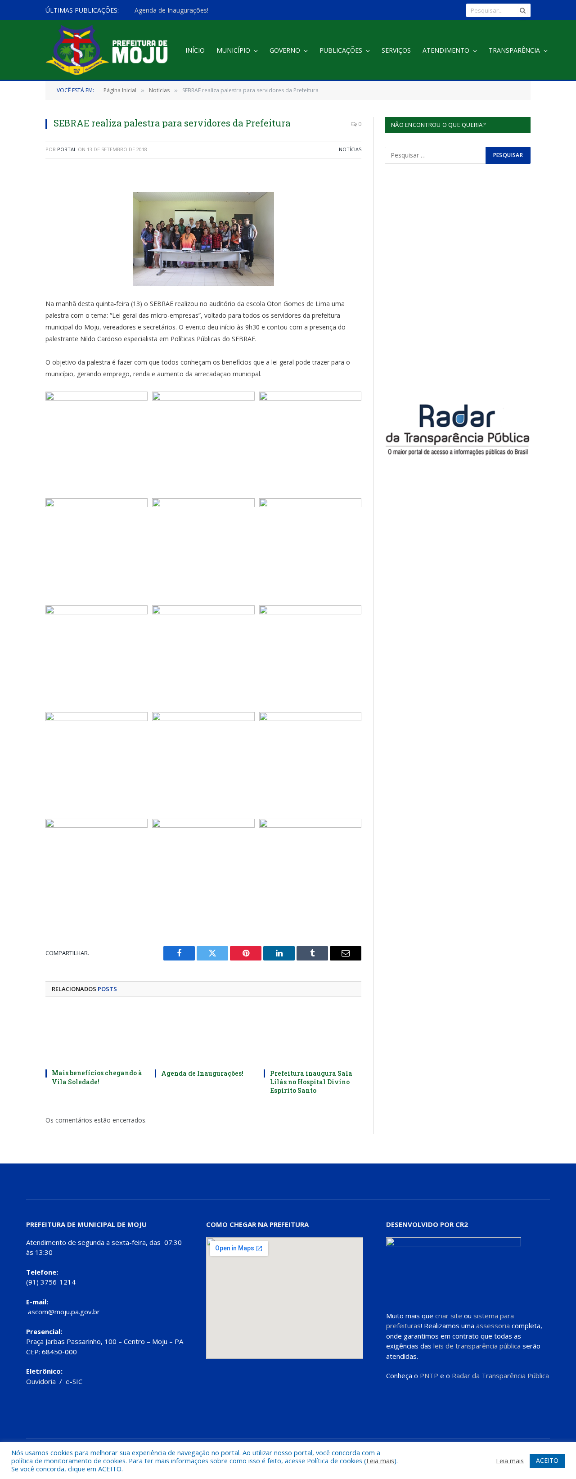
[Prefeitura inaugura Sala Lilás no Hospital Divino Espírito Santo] (312, 1035)
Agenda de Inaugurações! (171, 10)
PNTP (429, 1375)
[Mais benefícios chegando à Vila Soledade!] (94, 1035)
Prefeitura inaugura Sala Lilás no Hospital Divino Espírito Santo (311, 1082)
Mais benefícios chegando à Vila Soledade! (97, 1077)
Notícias (350, 149)
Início (195, 50)
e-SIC (74, 1381)
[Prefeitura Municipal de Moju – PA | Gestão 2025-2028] (109, 50)
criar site (448, 1315)
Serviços (396, 50)
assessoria (493, 1325)
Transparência (514, 50)
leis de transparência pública (477, 1345)
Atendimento (446, 50)
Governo (285, 50)
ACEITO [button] (547, 1460)
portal (66, 149)
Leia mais (380, 1460)
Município (233, 50)
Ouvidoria (41, 1381)
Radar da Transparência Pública (500, 1375)
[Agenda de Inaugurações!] (203, 1035)
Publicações (341, 50)
